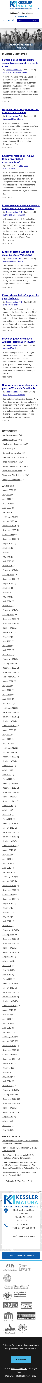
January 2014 (8, 1095)
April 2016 (6, 975)
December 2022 (9, 668)
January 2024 (8, 615)
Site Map (19, 1376)
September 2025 (9, 539)
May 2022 (6, 695)
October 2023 (8, 628)
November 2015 (9, 997)
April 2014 (6, 1081)
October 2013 (8, 1108)
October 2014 (8, 1055)
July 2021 (6, 735)
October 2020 (8, 761)
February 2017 (8, 930)
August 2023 (7, 632)
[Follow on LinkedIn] (8, 20)
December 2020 (9, 757)
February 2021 (8, 748)
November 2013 (9, 1103)
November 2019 (9, 792)
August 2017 (7, 903)
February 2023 (8, 659)
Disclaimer (9, 1376)
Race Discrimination (11, 462)
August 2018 (7, 850)
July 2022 (6, 686)
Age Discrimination (10, 435)
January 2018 (8, 881)
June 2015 (6, 1019)
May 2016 (6, 970)
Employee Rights (10, 305)
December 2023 (9, 619)
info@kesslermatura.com (23, 1236)
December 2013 (9, 1099)
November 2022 (9, 672)
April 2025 (6, 561)
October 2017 (8, 895)
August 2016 (7, 957)
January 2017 (8, 935)
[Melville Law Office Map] (6, 1212)
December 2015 (9, 992)
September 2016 (9, 952)
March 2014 (7, 1086)
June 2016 (6, 966)
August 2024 (7, 583)
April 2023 (6, 650)
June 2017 (6, 912)
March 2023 (7, 655)
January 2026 (8, 521)
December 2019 (9, 788)
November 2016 (9, 943)
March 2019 (7, 819)
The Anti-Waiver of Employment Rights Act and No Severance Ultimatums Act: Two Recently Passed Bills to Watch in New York (21, 1165)
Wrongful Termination (12, 348)
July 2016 (6, 961)
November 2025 (9, 530)
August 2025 (7, 543)
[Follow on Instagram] (13, 20)
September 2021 (9, 726)
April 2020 (6, 775)
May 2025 (6, 557)
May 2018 (6, 863)
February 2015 (8, 1037)
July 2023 (6, 637)
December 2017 (9, 886)
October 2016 (8, 948)
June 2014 (6, 1072)
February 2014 (8, 1090)
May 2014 (6, 1077)
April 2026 (6, 508)
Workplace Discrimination (14, 215)
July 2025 (6, 548)
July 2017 (6, 908)
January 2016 (8, 988)
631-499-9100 (21, 16)
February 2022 (8, 708)
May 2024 (6, 597)
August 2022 (7, 681)
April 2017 (6, 921)
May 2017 (6, 917)
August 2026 (7, 490)
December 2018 (9, 832)
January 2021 (8, 752)
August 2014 (7, 1063)
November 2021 (9, 717)
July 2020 (6, 770)
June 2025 (6, 552)
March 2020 (7, 779)
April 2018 (6, 868)
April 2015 (6, 1028)
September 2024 (9, 579)
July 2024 (6, 588)
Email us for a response (22, 1255)
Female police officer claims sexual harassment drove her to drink (20, 63)
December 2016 (9, 939)
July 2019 (6, 810)
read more (7, 101)
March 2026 (7, 512)
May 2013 (6, 1130)
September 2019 (9, 801)
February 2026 (8, 517)
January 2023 (8, 663)
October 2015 (8, 1001)
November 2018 (9, 837)
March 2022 (7, 703)
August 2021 (7, 730)
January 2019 (8, 828)
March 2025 (7, 566)
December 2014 (9, 1046)
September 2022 (9, 677)
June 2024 (6, 592)
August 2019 (7, 806)
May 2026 (6, 504)
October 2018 (8, 841)
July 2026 (6, 495)
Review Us (21, 1359)
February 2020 (8, 783)
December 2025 (9, 526)
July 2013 (6, 1121)
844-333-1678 (28, 1228)
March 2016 (7, 979)
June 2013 (6, 1126)
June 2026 (6, 499)
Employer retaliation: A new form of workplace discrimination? (18, 159)
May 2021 (6, 743)
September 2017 (9, 899)
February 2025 (8, 570)
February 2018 (8, 877)
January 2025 (8, 575)
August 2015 (7, 1010)
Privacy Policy (30, 1376)
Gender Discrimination (11, 453)
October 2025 (8, 535)
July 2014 (6, 1068)
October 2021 (8, 721)
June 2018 (6, 859)
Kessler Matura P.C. (14, 70)
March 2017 (7, 926)
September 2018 (9, 846)
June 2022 (6, 690)
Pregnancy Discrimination (13, 457)
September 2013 (9, 1112)
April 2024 (6, 601)
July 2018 (6, 855)
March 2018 (7, 872)
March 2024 (7, 606)
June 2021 (6, 739)
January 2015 (8, 1041)
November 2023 (9, 623)
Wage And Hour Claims (13, 119)
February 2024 (8, 610)
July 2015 (6, 1015)
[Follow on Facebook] (4, 20)
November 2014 (9, 1050)
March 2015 (7, 1032)
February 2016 (8, 983)
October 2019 (8, 797)
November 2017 (9, 890)
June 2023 (6, 641)
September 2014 (9, 1059)
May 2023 (6, 646)
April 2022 (6, 699)
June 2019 (6, 815)
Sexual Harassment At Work (15, 73)
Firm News (7, 449)
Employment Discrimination (14, 444)
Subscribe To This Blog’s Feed (19, 1181)
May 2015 (6, 1023)
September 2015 (9, 1006)
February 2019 (8, 823)
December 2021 (9, 712)
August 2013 (7, 1117)
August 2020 (7, 766)
